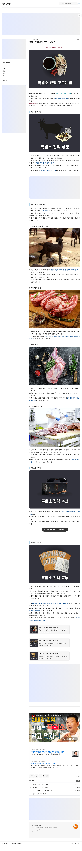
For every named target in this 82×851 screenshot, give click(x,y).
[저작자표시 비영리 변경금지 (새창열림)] (78, 776)
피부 (4, 68)
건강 (4, 66)
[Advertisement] (41, 24)
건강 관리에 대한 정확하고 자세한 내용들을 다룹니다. (44, 827)
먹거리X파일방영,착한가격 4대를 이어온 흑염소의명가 (48, 752)
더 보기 (78, 780)
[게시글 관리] (40, 776)
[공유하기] (36, 776)
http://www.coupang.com (38, 761)
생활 (4, 71)
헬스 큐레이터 (6, 4)
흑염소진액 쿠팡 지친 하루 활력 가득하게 (44, 763)
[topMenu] (79, 3)
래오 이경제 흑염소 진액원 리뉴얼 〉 (54, 529)
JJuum (78, 843)
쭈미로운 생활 (11, 843)
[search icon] (60, 4)
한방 (31, 39)
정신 (4, 73)
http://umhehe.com (36, 749)
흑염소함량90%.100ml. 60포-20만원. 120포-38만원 (45, 754)
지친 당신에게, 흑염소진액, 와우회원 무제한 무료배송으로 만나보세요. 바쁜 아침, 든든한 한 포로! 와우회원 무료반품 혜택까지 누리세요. (54, 766)
